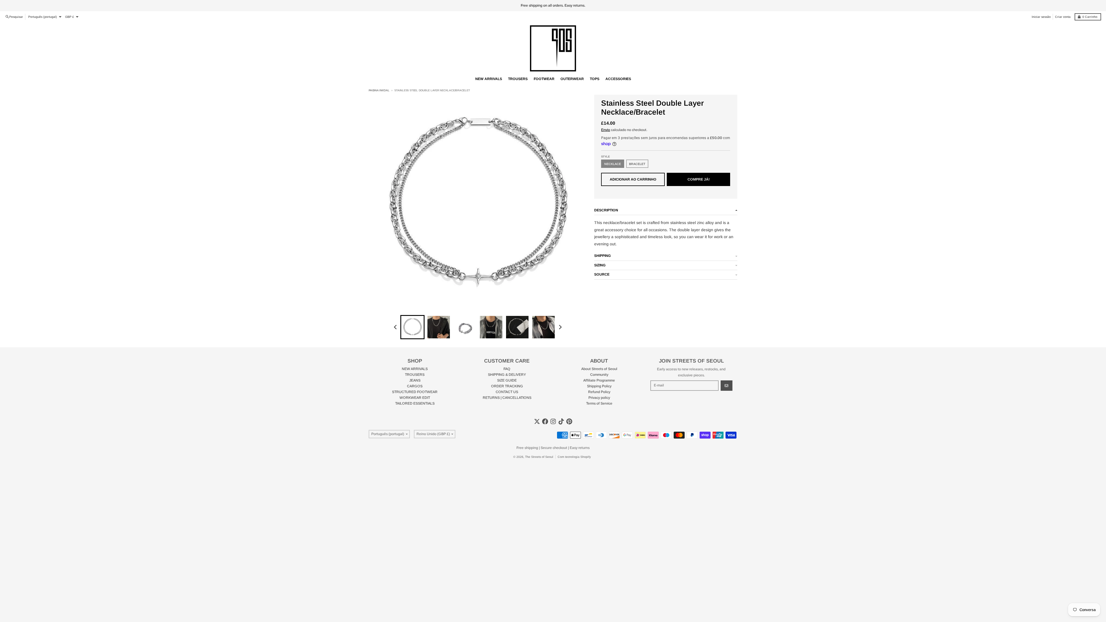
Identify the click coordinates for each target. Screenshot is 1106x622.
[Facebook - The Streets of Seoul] (545, 421)
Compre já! (699, 179)
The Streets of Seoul (539, 456)
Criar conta (1063, 16)
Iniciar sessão (1041, 16)
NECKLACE (612, 164)
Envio (605, 130)
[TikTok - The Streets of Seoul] (561, 421)
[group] (412, 327)
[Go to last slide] (395, 327)
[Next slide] (560, 327)
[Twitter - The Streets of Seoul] (537, 421)
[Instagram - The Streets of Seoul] (553, 421)
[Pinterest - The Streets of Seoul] (569, 421)
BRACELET (637, 164)
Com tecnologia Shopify (574, 456)
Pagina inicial (379, 90)
